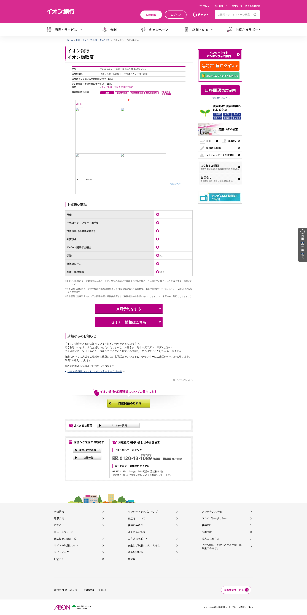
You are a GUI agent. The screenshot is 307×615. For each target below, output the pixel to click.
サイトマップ (61, 552)
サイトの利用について (66, 545)
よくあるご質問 (136, 532)
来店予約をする (128, 309)
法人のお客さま (252, 5)
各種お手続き (135, 525)
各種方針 (207, 525)
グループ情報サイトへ (242, 607)
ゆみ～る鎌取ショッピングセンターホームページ (95, 371)
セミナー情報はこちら (128, 322)
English (58, 559)
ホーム (70, 40)
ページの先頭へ (184, 379)
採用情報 (207, 532)
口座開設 (151, 14)
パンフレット (204, 5)
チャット (203, 14)
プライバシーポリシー (214, 518)
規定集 (131, 559)
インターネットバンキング (143, 511)
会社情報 (218, 5)
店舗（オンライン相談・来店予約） (93, 40)
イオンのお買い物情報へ (215, 607)
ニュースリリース (234, 5)
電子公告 (59, 518)
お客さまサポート (138, 538)
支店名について (136, 518)
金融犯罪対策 (135, 552)
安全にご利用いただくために (144, 545)
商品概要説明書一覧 (65, 538)
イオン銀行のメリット (221, 98)
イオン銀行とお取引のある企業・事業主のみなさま (222, 546)
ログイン (176, 14)
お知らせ (59, 525)
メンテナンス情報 (212, 511)
